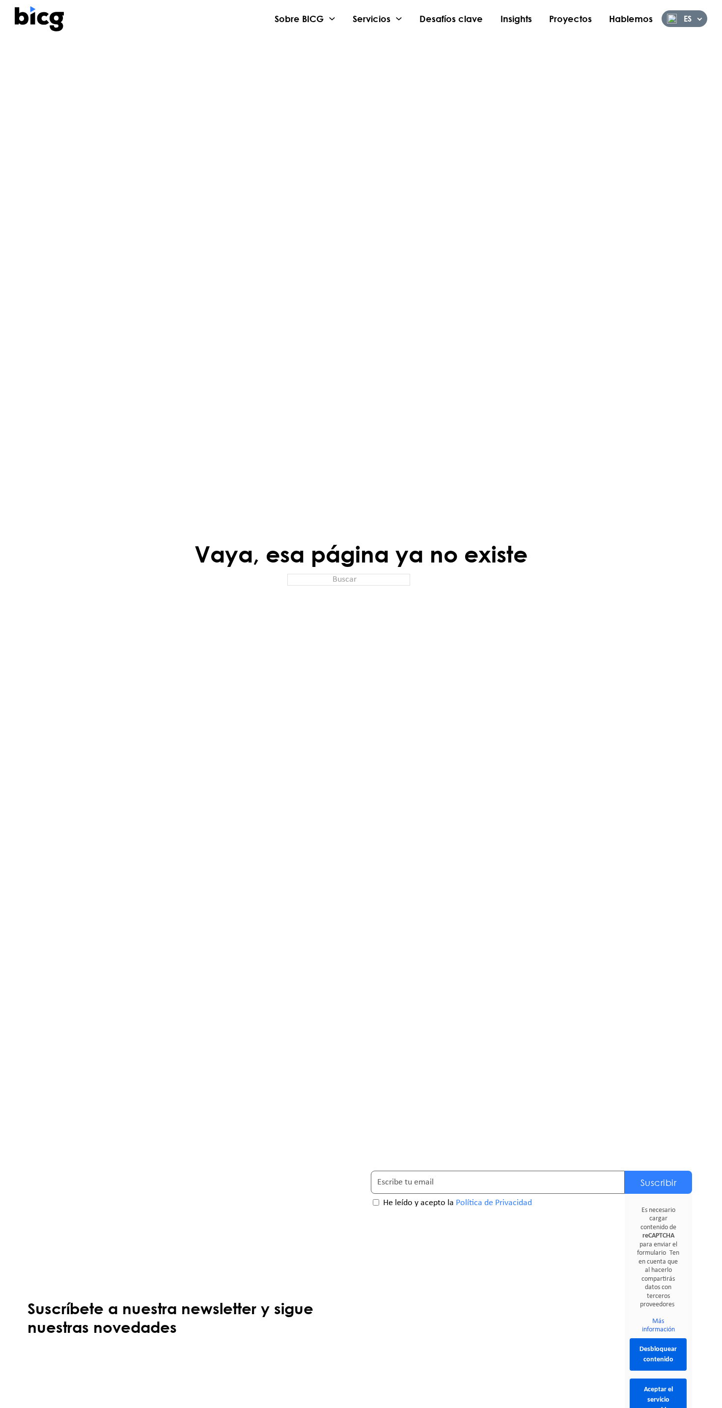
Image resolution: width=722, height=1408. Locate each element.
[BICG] (39, 18)
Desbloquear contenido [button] (658, 1354)
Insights (516, 18)
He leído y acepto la (457, 1203)
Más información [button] (658, 1326)
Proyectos (570, 18)
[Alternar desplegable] (332, 18)
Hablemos (631, 18)
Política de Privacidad (494, 1203)
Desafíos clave (451, 18)
